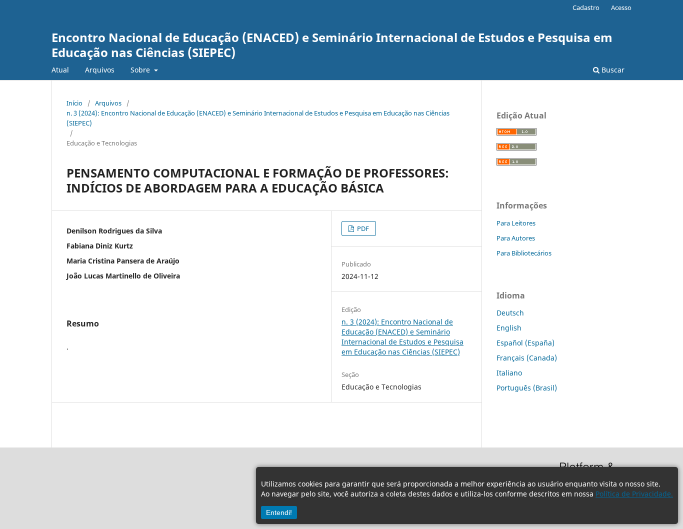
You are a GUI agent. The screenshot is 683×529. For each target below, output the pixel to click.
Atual (60, 69)
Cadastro (586, 7)
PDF (362, 228)
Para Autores (515, 238)
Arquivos (99, 69)
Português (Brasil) (526, 387)
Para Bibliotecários (524, 253)
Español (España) (525, 343)
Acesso (621, 7)
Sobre (141, 69)
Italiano (509, 373)
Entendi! (279, 512)
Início (74, 103)
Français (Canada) (526, 357)
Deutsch (510, 313)
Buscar (612, 69)
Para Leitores (516, 223)
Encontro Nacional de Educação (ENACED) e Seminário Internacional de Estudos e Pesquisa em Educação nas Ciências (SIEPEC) (332, 44)
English (509, 327)
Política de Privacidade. (634, 493)
